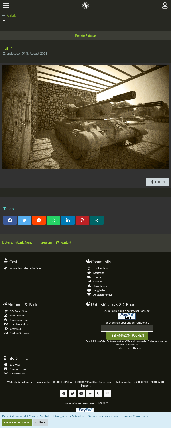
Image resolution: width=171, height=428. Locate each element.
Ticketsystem (17, 373)
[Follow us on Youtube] (81, 393)
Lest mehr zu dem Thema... (127, 348)
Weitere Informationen (17, 422)
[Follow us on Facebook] (63, 393)
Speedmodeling (19, 320)
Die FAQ (15, 364)
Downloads (100, 286)
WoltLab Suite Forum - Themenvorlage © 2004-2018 (46, 382)
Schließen (41, 422)
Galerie (97, 281)
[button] (6, 5)
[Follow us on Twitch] (98, 393)
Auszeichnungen (103, 294)
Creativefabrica (19, 324)
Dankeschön (100, 268)
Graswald (15, 328)
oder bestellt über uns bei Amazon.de (127, 322)
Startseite (98, 272)
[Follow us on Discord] (107, 393)
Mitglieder (99, 290)
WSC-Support (18, 315)
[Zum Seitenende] (4, 20)
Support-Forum (19, 369)
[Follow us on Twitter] (72, 393)
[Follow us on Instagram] (90, 393)
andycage (13, 53)
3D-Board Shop (19, 311)
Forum (97, 277)
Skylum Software (20, 333)
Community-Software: (85, 403)
